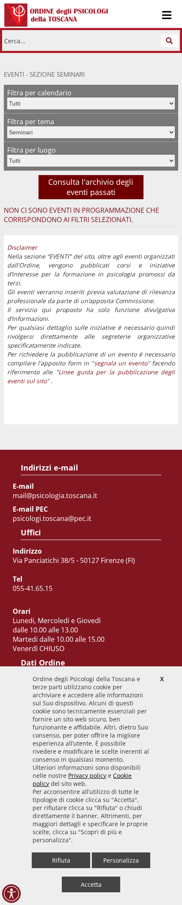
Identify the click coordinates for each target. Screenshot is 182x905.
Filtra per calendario (39, 92)
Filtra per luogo (31, 150)
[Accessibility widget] (11, 893)
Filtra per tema (30, 121)
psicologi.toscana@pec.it (52, 518)
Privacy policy (87, 775)
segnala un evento (120, 363)
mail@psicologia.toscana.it (55, 495)
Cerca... (14, 40)
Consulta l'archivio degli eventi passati (90, 187)
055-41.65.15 (32, 588)
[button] (169, 40)
